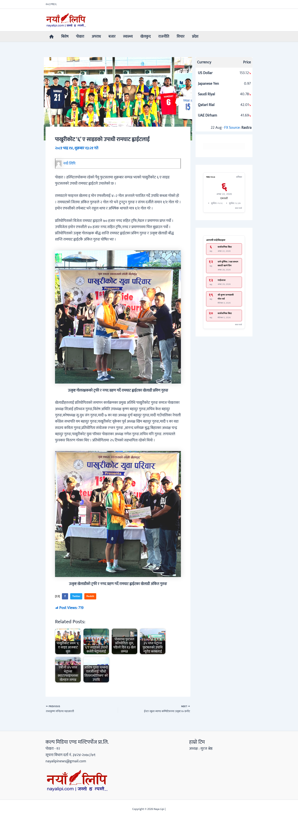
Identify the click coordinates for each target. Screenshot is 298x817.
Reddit (90, 596)
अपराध (96, 36)
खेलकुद (145, 36)
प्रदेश (195, 36)
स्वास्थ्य (128, 36)
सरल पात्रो (238, 208)
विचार (181, 36)
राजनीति (163, 36)
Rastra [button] (246, 127)
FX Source (232, 127)
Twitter (76, 596)
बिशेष (64, 36)
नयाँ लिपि (69, 163)
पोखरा (80, 36)
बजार (112, 36)
